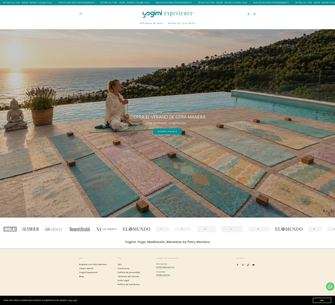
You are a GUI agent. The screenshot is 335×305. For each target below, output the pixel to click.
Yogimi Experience (88, 272)
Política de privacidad (129, 272)
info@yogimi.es (163, 275)
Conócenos (123, 268)
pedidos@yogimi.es (165, 267)
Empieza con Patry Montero (93, 264)
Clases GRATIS (86, 268)
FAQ (120, 264)
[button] (80, 13)
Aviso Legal (123, 280)
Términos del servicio (128, 276)
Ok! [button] (322, 300)
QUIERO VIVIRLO (167, 131)
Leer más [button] (72, 300)
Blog (81, 276)
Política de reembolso (129, 284)
